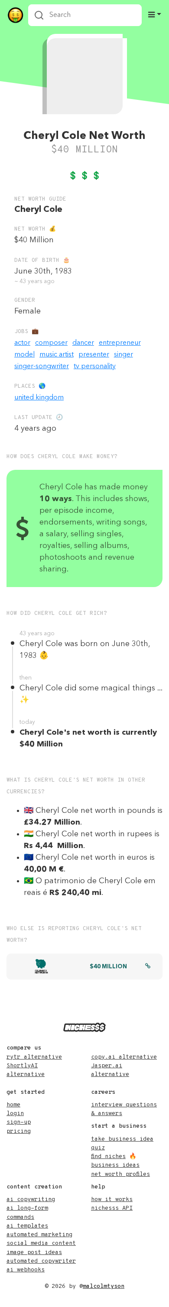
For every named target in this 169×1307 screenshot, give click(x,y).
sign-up (18, 1122)
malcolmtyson (103, 1286)
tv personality (95, 366)
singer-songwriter (41, 366)
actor (22, 343)
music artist (56, 354)
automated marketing (39, 1234)
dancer (83, 343)
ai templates (27, 1226)
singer (123, 354)
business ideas (115, 1165)
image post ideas (34, 1252)
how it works (112, 1199)
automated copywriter (41, 1261)
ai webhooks (25, 1270)
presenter (93, 354)
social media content (41, 1243)
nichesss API (112, 1208)
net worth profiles (120, 1174)
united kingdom (39, 397)
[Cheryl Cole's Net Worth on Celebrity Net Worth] (147, 967)
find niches (108, 1156)
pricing (18, 1131)
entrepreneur (120, 343)
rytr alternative (34, 1057)
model (24, 354)
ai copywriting (30, 1199)
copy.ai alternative (124, 1057)
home (13, 1105)
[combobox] (85, 15)
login (15, 1113)
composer (51, 343)
